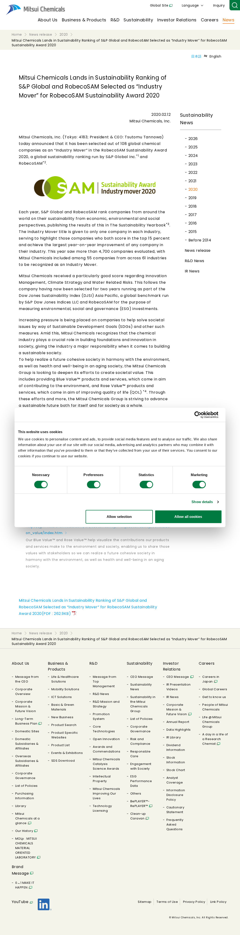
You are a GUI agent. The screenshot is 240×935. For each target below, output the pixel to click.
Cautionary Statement (175, 809)
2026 (193, 138)
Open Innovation (106, 739)
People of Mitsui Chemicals (215, 707)
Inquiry (219, 5)
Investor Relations (177, 20)
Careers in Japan (210, 679)
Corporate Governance (25, 775)
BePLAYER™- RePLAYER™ (140, 803)
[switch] (93, 484)
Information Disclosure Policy (175, 795)
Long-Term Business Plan (26, 721)
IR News (192, 271)
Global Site (159, 5)
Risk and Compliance (140, 741)
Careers (209, 20)
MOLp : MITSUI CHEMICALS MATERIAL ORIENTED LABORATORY (26, 848)
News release (198, 250)
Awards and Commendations (106, 749)
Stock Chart (175, 770)
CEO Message (141, 677)
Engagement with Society (140, 766)
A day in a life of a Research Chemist (215, 739)
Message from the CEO (27, 679)
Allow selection (119, 517)
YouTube (20, 901)
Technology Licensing (102, 808)
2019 (192, 198)
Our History (24, 831)
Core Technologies (104, 728)
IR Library (173, 737)
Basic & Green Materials (62, 707)
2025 (193, 147)
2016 (192, 223)
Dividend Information (175, 747)
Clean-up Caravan (138, 816)
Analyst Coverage (174, 780)
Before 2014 (199, 240)
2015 (192, 231)
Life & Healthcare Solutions (65, 679)
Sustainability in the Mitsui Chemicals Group (142, 704)
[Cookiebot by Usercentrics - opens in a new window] (201, 414)
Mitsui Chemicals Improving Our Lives (106, 793)
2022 (193, 172)
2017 (192, 214)
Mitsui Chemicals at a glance (27, 818)
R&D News (194, 261)
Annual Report (177, 722)
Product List (60, 745)
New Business (62, 717)
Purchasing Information (24, 795)
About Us (48, 20)
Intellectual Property (102, 778)
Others (135, 793)
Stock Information (175, 759)
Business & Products (84, 20)
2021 (192, 181)
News (228, 20)
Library (20, 806)
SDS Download (63, 760)
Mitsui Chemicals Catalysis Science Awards (106, 764)
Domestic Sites (27, 731)
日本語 (196, 56)
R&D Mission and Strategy (106, 704)
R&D (115, 20)
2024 (193, 155)
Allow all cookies (188, 517)
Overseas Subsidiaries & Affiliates (27, 761)
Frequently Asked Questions (175, 824)
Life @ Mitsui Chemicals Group (211, 722)
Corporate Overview (23, 691)
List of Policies (26, 786)
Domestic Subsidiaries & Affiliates (27, 744)
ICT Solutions (61, 697)
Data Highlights (178, 729)
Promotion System (101, 716)
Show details (202, 502)
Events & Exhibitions (67, 753)
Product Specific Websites (64, 735)
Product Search (64, 725)
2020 (193, 189)
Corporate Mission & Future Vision (25, 706)
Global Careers (214, 689)
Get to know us (214, 697)
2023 (193, 164)
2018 (192, 206)
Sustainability (138, 20)
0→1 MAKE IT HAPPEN (24, 885)
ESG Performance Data (141, 781)
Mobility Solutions (65, 689)
